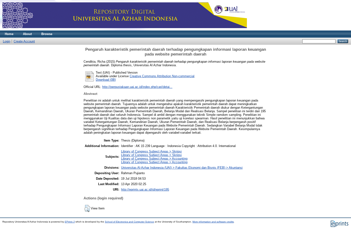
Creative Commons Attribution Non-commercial (162, 76)
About (27, 34)
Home (9, 34)
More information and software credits (213, 221)
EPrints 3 (70, 221)
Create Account (24, 41)
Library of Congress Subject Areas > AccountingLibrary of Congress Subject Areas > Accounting (154, 160)
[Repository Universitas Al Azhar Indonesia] (124, 29)
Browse (46, 34)
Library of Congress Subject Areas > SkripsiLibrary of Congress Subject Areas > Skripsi (151, 153)
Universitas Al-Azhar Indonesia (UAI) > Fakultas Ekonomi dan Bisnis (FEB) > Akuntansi (182, 167)
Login (6, 41)
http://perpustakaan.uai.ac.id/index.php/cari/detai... (137, 87)
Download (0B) (106, 79)
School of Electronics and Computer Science (129, 221)
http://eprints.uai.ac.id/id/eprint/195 (145, 189)
